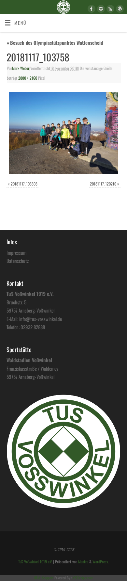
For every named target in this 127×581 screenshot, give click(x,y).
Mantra (83, 562)
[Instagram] (100, 10)
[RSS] (109, 10)
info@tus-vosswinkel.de (40, 318)
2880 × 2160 (27, 78)
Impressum (16, 252)
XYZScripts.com (83, 577)
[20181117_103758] (63, 133)
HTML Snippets (43, 577)
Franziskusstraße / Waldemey (32, 368)
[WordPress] (119, 10)
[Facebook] (90, 10)
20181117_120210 (103, 184)
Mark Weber (20, 68)
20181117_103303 (24, 184)
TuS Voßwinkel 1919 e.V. (35, 562)
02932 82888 (33, 327)
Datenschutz (18, 260)
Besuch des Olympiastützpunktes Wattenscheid (55, 42)
